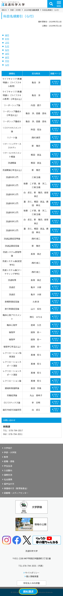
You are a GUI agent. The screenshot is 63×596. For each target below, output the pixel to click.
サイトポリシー (32, 572)
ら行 (7, 64)
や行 (7, 60)
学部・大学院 (15, 10)
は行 (7, 53)
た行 (7, 46)
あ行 (7, 35)
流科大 (4, 10)
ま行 (7, 57)
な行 (7, 49)
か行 (7, 38)
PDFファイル (56, 82)
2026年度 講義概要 (31, 10)
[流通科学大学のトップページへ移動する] (12, 5)
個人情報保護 (32, 576)
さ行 (7, 42)
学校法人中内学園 (31, 583)
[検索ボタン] (51, 4)
